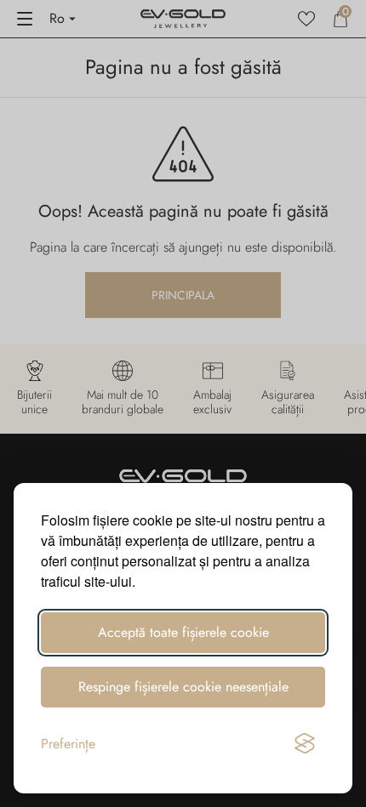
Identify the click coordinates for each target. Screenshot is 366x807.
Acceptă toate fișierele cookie (183, 632)
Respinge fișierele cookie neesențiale (183, 686)
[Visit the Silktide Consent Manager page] (304, 744)
